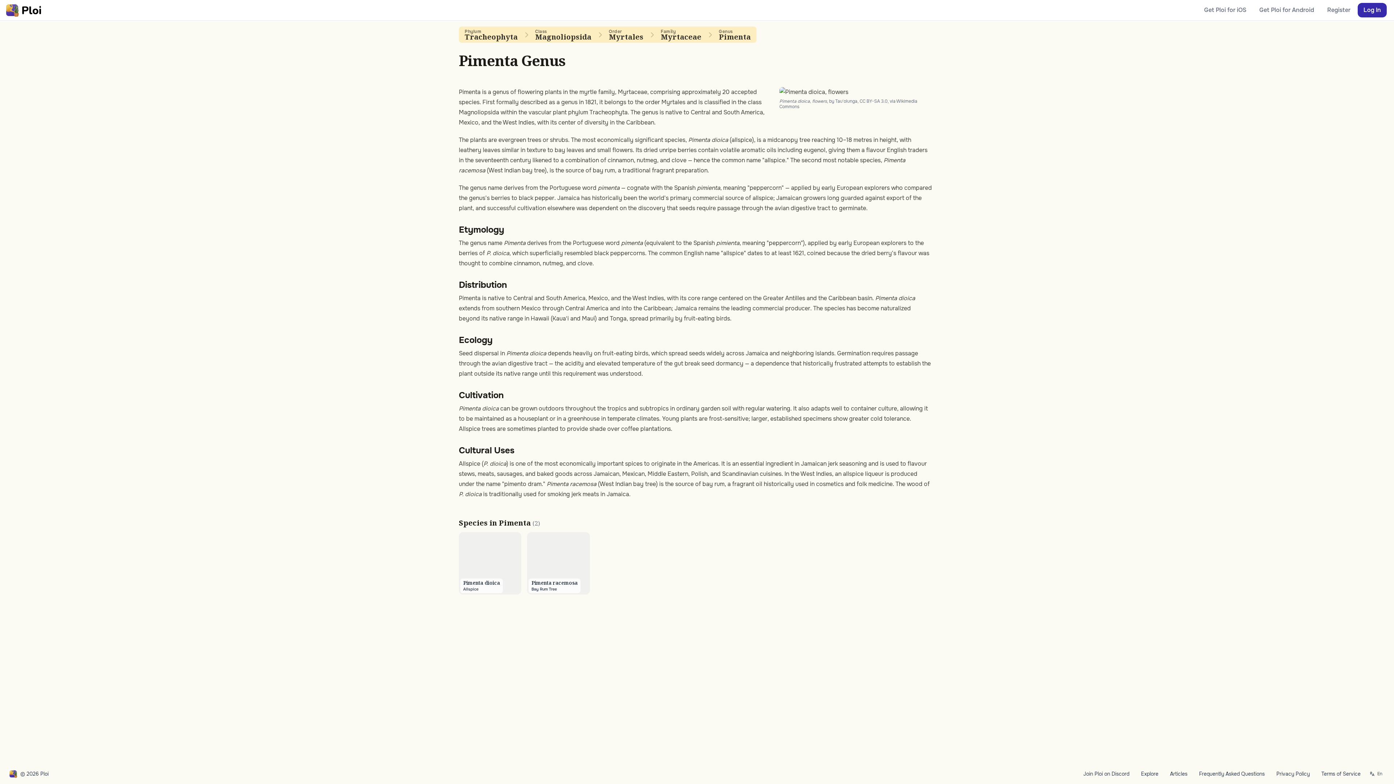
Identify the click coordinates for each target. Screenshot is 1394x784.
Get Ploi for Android (1286, 10)
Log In (1372, 10)
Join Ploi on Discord (1106, 774)
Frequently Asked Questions (1232, 774)
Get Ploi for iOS (1225, 10)
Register (1338, 10)
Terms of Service (1341, 774)
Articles (1178, 774)
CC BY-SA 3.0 (874, 101)
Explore (1149, 774)
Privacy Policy (1293, 774)
